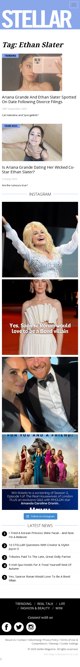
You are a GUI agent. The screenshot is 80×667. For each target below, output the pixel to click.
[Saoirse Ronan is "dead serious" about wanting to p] (40, 317)
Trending (10, 55)
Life (62, 604)
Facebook (6, 627)
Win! (59, 608)
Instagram (31, 627)
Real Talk (45, 604)
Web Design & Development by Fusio (61, 654)
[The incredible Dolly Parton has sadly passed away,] (40, 239)
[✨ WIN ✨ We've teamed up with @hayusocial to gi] (40, 472)
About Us (10, 640)
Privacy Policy (50, 640)
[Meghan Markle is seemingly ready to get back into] (40, 394)
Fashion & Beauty (35, 608)
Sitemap (53, 643)
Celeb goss (10, 126)
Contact (21, 640)
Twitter (19, 627)
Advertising (34, 640)
